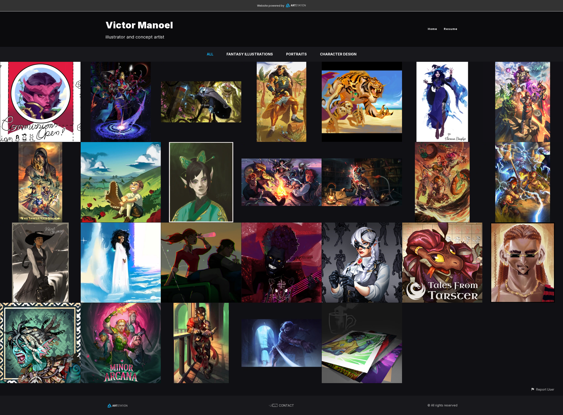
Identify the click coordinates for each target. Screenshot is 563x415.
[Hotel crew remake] (281, 145)
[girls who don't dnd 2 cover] (523, 145)
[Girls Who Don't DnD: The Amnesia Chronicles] (442, 145)
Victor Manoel (139, 25)
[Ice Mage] (201, 65)
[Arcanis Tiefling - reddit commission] (362, 145)
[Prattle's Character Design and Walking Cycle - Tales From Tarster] (442, 225)
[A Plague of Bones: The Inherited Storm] (40, 145)
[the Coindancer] (281, 306)
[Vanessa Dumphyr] (442, 65)
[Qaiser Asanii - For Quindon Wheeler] (281, 65)
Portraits (296, 54)
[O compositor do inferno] (281, 225)
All (210, 54)
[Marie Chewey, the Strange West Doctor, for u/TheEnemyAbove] (40, 225)
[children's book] (121, 145)
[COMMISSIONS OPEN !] (40, 65)
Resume (450, 29)
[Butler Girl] (362, 225)
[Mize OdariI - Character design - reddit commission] (40, 306)
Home (432, 29)
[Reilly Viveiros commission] (523, 65)
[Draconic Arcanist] (201, 306)
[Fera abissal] (362, 65)
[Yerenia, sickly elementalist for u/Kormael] (201, 145)
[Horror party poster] (121, 306)
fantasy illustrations (250, 54)
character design (338, 54)
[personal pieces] (362, 306)
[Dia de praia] (523, 225)
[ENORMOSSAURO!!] (201, 225)
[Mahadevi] (121, 65)
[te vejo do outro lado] (121, 225)
